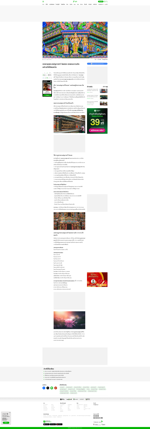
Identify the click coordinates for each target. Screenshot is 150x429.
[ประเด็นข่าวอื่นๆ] (50, 81)
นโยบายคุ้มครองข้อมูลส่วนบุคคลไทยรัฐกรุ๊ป (83, 415)
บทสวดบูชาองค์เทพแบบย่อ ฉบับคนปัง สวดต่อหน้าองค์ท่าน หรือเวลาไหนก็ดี (57, 373)
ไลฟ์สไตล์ (69, 410)
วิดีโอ (69, 408)
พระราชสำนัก (45, 404)
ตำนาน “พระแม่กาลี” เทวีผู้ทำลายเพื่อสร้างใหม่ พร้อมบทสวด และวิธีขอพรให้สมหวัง (58, 371)
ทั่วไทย (52, 404)
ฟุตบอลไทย (85, 404)
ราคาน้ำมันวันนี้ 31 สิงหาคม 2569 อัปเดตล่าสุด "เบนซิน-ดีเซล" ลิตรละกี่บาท (93, 90)
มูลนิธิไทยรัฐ (60, 415)
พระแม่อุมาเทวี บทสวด (102, 389)
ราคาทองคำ (45, 410)
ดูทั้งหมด (104, 86)
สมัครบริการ (101, 1)
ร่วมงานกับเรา (49, 415)
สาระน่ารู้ (88, 389)
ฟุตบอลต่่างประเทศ (80, 404)
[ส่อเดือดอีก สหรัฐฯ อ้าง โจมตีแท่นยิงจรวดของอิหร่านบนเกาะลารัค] (104, 97)
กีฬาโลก (78, 407)
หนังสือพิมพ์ (70, 404)
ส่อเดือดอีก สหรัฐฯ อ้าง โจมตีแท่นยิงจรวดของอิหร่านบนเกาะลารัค (92, 96)
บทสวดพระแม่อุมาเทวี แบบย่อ (92, 391)
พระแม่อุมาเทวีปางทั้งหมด (77, 387)
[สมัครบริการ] (97, 121)
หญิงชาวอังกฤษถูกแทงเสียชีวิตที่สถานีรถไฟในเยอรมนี (92, 102)
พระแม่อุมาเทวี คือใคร (73, 391)
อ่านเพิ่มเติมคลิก (4, 418)
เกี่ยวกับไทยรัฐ (54, 415)
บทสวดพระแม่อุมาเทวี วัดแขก (82, 391)
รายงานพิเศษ (62, 404)
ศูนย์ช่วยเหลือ (73, 415)
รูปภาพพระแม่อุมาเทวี (63, 389)
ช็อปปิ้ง (94, 403)
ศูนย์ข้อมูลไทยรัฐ (65, 415)
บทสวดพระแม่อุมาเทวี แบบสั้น (64, 393)
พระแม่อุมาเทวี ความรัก (71, 389)
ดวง (95, 59)
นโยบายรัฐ (45, 407)
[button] (43, 78)
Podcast (61, 410)
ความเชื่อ (99, 59)
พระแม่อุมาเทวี (62, 387)
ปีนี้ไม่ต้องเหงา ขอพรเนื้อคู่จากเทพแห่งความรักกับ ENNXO (54, 375)
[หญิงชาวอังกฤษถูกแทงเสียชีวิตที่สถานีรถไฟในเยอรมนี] (104, 103)
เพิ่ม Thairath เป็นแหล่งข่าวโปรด (98, 63)
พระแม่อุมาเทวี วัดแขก (94, 389)
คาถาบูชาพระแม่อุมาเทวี (101, 387)
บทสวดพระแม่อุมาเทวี (69, 387)
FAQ (69, 415)
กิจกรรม (44, 415)
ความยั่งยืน (53, 410)
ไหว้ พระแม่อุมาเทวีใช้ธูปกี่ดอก (81, 389)
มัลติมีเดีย (61, 411)
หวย (68, 407)
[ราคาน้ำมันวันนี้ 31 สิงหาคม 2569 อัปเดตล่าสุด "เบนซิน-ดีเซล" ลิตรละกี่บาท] (104, 91)
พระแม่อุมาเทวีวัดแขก (86, 387)
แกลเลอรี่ (78, 408)
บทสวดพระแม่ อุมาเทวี (73, 393)
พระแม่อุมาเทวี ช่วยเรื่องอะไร (64, 391)
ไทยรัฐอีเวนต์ (95, 404)
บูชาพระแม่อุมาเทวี (93, 387)
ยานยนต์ (52, 408)
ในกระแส (88, 92)
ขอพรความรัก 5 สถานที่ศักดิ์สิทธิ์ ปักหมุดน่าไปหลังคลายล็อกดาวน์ (55, 377)
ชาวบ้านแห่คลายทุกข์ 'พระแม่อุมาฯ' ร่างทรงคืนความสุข (53, 379)
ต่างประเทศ (88, 98)
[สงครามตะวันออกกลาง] (47, 87)
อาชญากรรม (45, 408)
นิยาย (61, 408)
